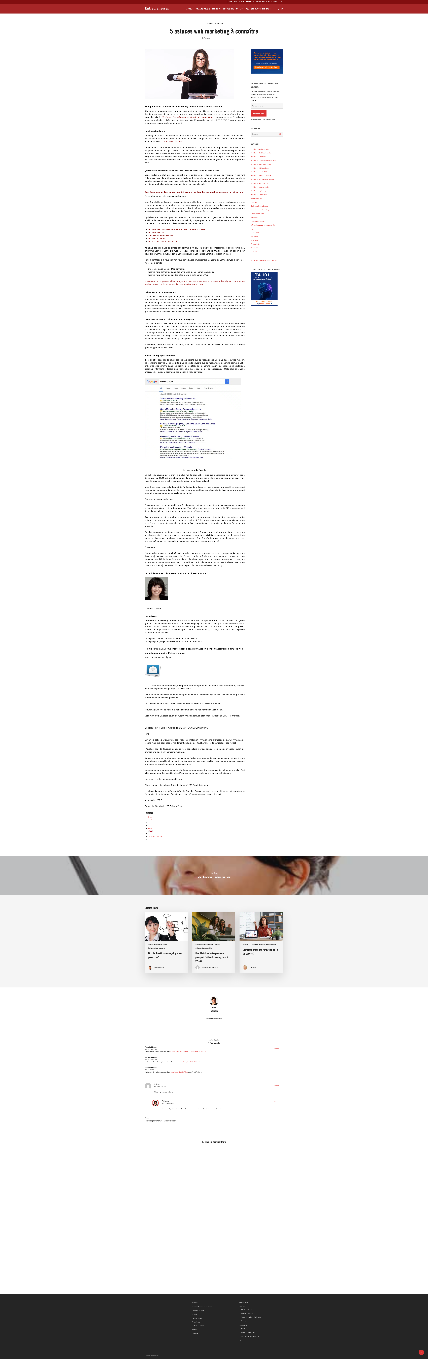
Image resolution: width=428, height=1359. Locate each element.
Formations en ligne (257, 221)
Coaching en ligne (198, 1310)
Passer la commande (248, 1332)
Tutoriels (254, 251)
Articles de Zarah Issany (259, 195)
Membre (242, 1306)
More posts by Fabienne (214, 1018)
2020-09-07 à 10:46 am (168, 1103)
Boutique (244, 1321)
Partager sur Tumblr (155, 836)
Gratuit (194, 1314)
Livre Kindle (255, 232)
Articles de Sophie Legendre (260, 191)
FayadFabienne (150, 1047)
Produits (195, 1333)
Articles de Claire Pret (258, 157)
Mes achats (243, 1325)
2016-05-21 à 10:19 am (151, 1049)
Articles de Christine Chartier (261, 153)
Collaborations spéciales (214, 23)
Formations (196, 1322)
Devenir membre (247, 1313)
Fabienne (207, 38)
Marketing (254, 236)
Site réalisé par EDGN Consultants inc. (264, 260)
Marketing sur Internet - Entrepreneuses (160, 1121)
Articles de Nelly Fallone (259, 183)
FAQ (240, 1340)
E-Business (254, 217)
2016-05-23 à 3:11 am (150, 1070)
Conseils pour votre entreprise (261, 210)
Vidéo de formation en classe (202, 1307)
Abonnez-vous (258, 113)
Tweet (150, 828)
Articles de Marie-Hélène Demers (262, 179)
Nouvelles (254, 240)
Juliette (157, 1084)
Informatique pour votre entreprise (263, 225)
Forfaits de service (198, 1326)
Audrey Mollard (256, 198)
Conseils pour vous (257, 214)
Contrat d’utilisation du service (249, 1336)
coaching (254, 202)
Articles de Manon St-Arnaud (261, 176)
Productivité (255, 244)
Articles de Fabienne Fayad (260, 168)
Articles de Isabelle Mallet (260, 172)
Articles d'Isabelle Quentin (260, 149)
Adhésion (195, 1329)
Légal (252, 229)
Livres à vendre (197, 1318)
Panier (243, 1328)
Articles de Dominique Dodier (261, 164)
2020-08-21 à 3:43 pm (160, 1086)
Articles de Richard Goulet (260, 187)
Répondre (276, 1048)
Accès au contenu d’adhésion (251, 1317)
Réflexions (254, 248)
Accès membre (246, 1309)
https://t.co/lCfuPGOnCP (191, 1062)
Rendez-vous (243, 1302)
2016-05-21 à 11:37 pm (151, 1059)
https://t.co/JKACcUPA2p (197, 1051)
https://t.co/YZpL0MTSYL (179, 1072)
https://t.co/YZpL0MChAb (179, 1051)
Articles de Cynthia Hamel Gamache (263, 160)
